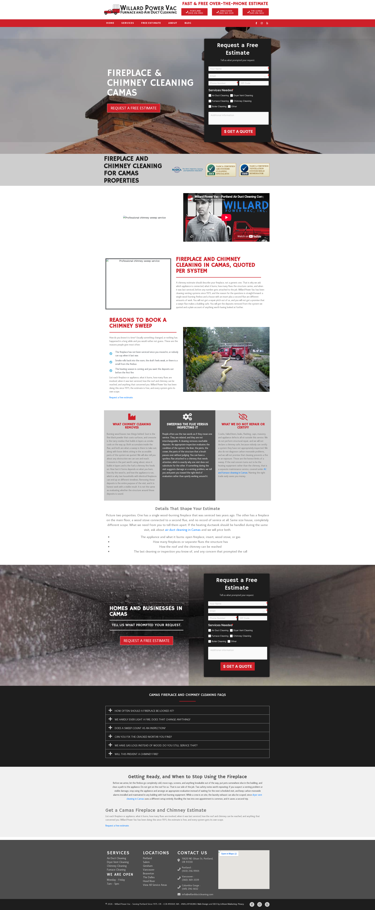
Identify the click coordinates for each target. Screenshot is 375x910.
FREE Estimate (151, 23)
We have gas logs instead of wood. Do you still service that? (156, 745)
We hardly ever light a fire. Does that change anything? (152, 719)
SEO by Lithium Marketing (225, 904)
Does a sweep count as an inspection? (140, 728)
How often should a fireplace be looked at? (144, 710)
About (172, 23)
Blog (188, 23)
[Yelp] (267, 23)
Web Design (202, 904)
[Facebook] (256, 23)
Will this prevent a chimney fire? (136, 754)
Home (110, 23)
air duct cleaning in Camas (183, 529)
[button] (187, 710)
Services (127, 23)
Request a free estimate (121, 397)
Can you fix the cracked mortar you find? (143, 736)
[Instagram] (261, 23)
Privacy (241, 904)
